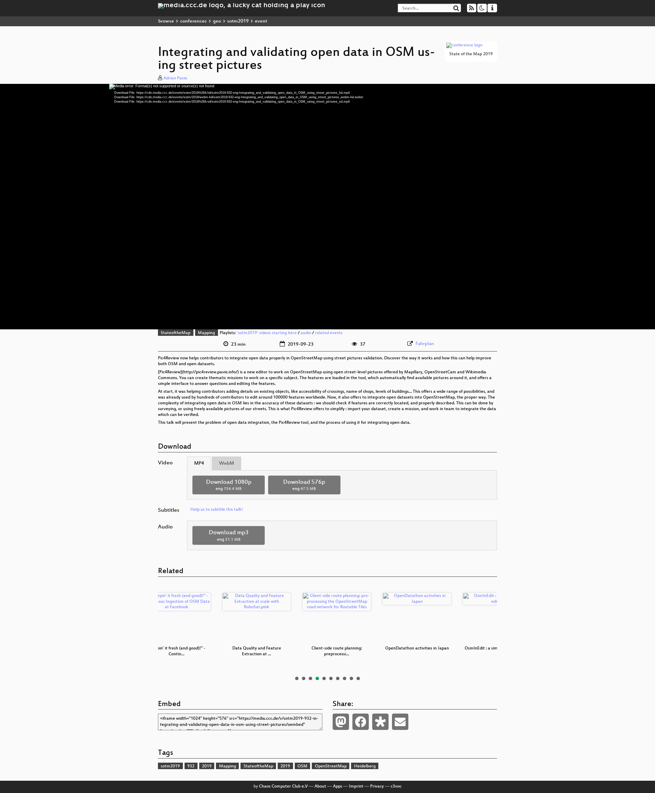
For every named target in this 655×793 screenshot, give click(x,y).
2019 (207, 766)
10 (358, 678)
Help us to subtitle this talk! (216, 509)
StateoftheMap (175, 333)
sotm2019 (238, 21)
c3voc (396, 786)
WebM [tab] (226, 463)
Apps (337, 786)
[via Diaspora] (380, 722)
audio (306, 333)
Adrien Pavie (175, 78)
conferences (193, 21)
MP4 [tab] (199, 463)
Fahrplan (425, 344)
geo (217, 21)
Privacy (377, 786)
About (320, 786)
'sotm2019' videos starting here (267, 333)
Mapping (206, 333)
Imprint (356, 786)
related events (329, 333)
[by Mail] (400, 722)
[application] (327, 206)
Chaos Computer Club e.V (283, 786)
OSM (302, 766)
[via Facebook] (360, 722)
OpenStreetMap (331, 766)
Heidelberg (365, 766)
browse (166, 21)
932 (190, 766)
